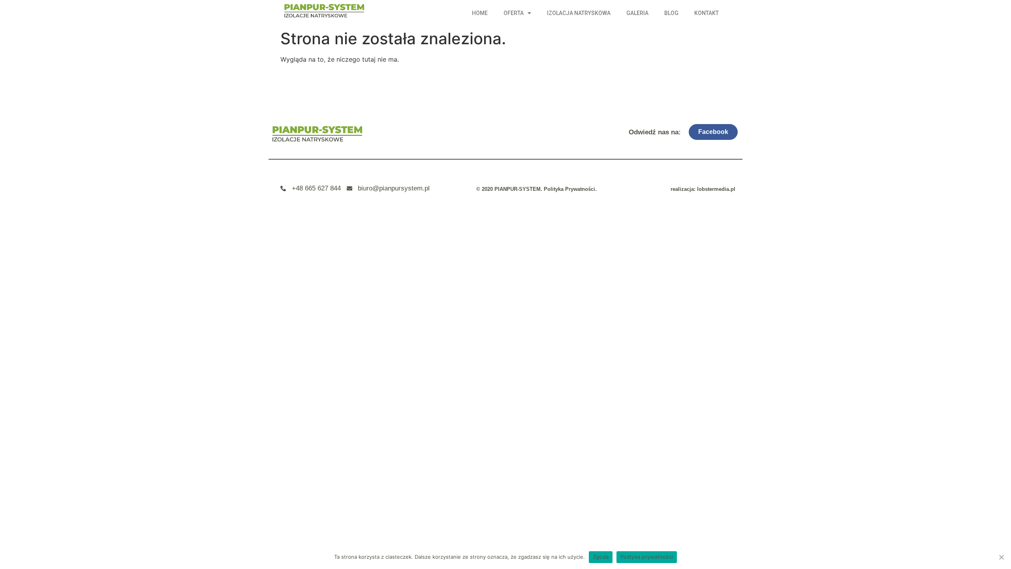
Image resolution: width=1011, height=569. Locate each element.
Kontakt (706, 13)
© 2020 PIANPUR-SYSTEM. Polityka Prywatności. (536, 189)
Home (480, 13)
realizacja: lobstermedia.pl (703, 189)
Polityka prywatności (646, 557)
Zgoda (601, 557)
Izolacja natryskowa (579, 13)
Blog (671, 13)
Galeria (637, 13)
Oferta (514, 13)
